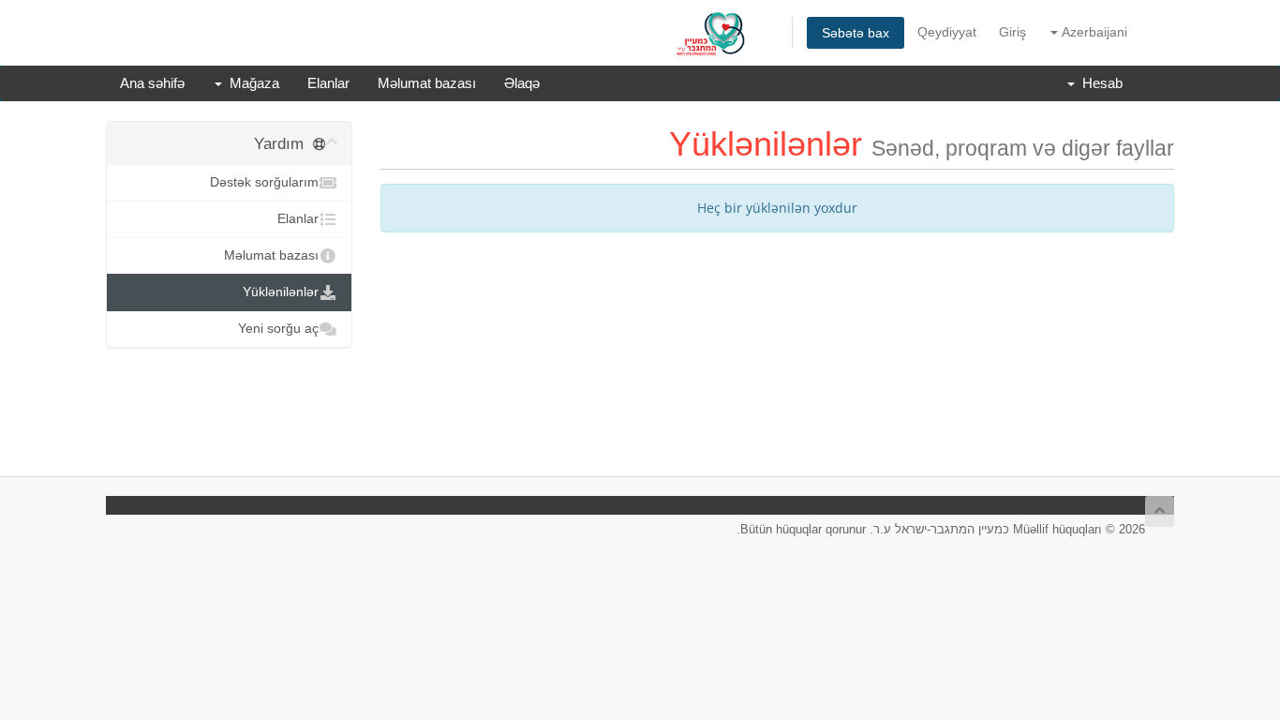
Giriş (1012, 31)
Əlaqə (522, 83)
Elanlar (328, 83)
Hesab (1099, 83)
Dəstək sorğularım (264, 182)
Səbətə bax (855, 32)
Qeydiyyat (946, 31)
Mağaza (250, 83)
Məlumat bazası (427, 83)
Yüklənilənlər (281, 292)
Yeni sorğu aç (278, 329)
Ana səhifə (152, 83)
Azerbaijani (1092, 31)
